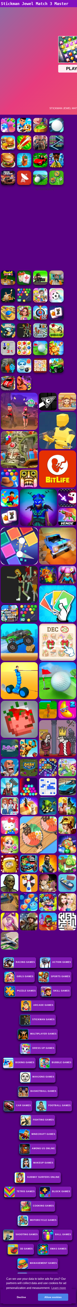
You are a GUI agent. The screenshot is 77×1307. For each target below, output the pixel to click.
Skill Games (61, 991)
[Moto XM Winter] (40, 336)
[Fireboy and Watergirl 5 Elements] (8, 371)
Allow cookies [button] (53, 1297)
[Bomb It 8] (24, 371)
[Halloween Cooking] (40, 131)
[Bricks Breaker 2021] (56, 148)
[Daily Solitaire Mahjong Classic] (24, 283)
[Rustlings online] (24, 183)
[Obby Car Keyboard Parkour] (40, 166)
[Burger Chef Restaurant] (8, 166)
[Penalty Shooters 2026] (56, 283)
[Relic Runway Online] (8, 301)
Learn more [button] (58, 1287)
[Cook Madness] (8, 148)
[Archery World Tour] (40, 319)
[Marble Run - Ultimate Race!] (8, 319)
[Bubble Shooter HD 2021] (24, 301)
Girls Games (25, 976)
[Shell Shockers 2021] (8, 336)
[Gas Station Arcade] (24, 166)
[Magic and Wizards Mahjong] (56, 319)
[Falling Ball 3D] (56, 131)
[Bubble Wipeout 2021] (8, 131)
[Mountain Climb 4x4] (56, 371)
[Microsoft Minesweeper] (8, 354)
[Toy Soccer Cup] (56, 183)
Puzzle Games (26, 991)
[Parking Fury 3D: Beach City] (8, 389)
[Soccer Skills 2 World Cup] (56, 336)
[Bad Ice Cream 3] (24, 389)
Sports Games (60, 976)
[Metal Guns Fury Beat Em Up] (40, 283)
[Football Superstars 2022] (24, 131)
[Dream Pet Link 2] (40, 371)
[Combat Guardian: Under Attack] (24, 336)
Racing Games (25, 962)
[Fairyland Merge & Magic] (24, 319)
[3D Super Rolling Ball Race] (56, 301)
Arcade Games (43, 1005)
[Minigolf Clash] (40, 354)
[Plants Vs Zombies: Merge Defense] (56, 354)
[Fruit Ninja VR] (24, 148)
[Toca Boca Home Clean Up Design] (40, 301)
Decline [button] (21, 1297)
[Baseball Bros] (8, 283)
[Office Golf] (40, 183)
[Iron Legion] (8, 183)
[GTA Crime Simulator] (40, 148)
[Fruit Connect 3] (24, 354)
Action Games (61, 962)
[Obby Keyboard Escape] (56, 166)
